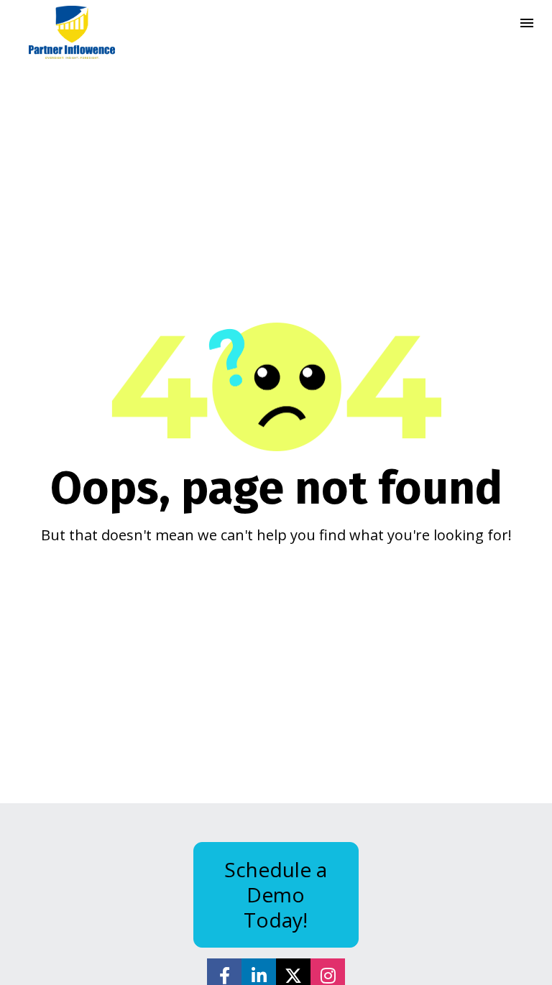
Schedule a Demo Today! (275, 894)
